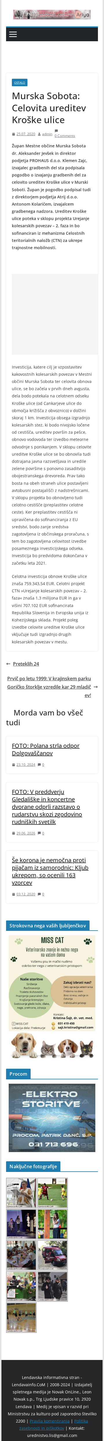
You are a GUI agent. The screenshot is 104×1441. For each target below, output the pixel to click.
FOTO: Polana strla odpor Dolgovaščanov (45, 749)
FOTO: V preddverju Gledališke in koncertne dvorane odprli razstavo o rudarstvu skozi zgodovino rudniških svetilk (47, 807)
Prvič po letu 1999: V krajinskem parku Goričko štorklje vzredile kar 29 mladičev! (49, 686)
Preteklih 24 (26, 664)
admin (47, 133)
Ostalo (19, 82)
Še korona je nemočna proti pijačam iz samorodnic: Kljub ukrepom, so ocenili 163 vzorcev (50, 871)
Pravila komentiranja (50, 1421)
